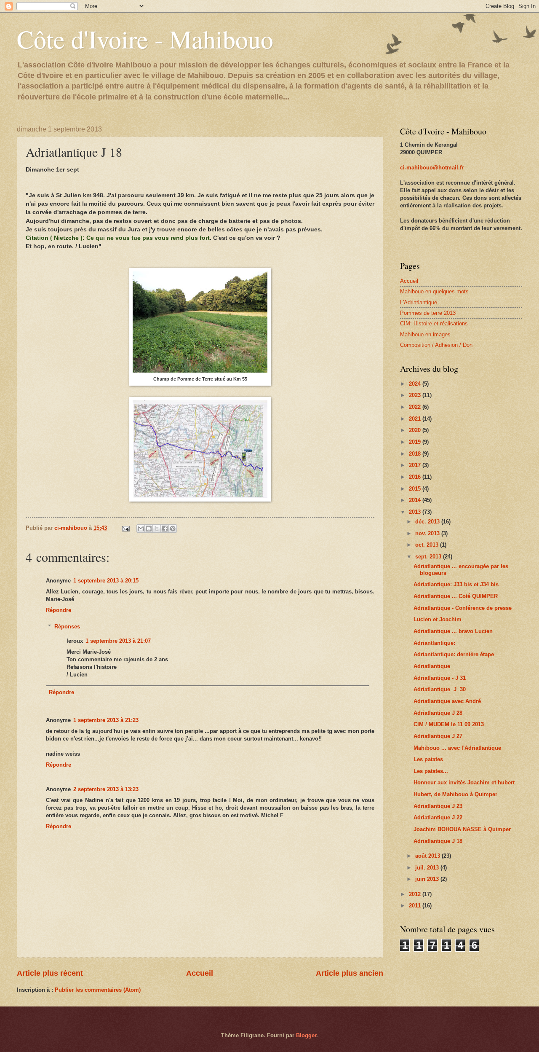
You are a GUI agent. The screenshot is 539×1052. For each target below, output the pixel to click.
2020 (415, 430)
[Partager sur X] (156, 528)
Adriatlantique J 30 (440, 689)
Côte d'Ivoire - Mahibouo (145, 39)
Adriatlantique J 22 (438, 817)
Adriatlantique (432, 666)
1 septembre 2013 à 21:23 (106, 720)
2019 (415, 442)
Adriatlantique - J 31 (440, 678)
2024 (415, 384)
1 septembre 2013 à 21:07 (118, 641)
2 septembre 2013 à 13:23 (106, 789)
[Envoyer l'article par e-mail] (125, 528)
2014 (415, 500)
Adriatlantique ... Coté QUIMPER (456, 596)
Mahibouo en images (425, 334)
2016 (415, 477)
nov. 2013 (428, 533)
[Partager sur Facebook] (164, 528)
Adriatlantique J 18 (438, 841)
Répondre (58, 610)
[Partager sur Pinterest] (172, 528)
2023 (415, 395)
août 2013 (428, 856)
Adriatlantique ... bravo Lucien (453, 631)
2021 (415, 419)
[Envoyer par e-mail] (140, 528)
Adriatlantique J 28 (438, 713)
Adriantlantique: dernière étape (454, 654)
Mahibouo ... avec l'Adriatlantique (457, 748)
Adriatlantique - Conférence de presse (463, 608)
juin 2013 (427, 879)
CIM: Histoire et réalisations (434, 323)
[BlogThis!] (148, 528)
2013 (415, 512)
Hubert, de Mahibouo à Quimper (455, 794)
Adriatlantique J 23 (438, 806)
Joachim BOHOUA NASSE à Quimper (462, 829)
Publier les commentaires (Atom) (98, 990)
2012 (415, 894)
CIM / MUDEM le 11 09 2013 (449, 724)
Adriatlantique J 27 (438, 736)
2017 (415, 465)
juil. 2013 (427, 867)
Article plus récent (50, 973)
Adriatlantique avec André (447, 701)
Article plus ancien (349, 973)
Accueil (199, 973)
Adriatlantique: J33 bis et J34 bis (456, 584)
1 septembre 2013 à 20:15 (106, 580)
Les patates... (431, 771)
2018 (415, 454)
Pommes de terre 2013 (428, 313)
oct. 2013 (427, 545)
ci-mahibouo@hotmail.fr (432, 167)
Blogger (306, 1035)
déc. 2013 (428, 521)
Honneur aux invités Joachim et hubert (464, 782)
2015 (415, 489)
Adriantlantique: (434, 643)
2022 (415, 407)
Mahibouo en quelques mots (434, 291)
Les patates (428, 759)
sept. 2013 (429, 556)
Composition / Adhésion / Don (436, 345)
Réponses (67, 626)
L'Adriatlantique (418, 302)
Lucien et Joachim (438, 619)
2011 (415, 905)
